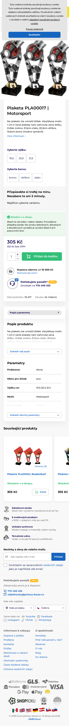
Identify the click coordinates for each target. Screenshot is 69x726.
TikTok (29, 619)
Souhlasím (34, 34)
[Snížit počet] (18, 258)
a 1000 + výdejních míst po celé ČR (30, 520)
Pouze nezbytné (34, 29)
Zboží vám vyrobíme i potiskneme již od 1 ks (35, 510)
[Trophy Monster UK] (22, 710)
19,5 (11, 158)
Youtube (30, 616)
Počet (11, 256)
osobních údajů (53, 565)
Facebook (46, 616)
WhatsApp (45, 619)
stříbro (25, 177)
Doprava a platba (14, 635)
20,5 (21, 158)
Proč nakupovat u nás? (48, 639)
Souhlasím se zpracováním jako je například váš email (36, 567)
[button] (34, 351)
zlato (37, 177)
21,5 (31, 158)
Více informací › (16, 136)
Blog (38, 652)
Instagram (14, 619)
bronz (12, 177)
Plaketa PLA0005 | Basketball (26, 474)
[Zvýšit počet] (18, 254)
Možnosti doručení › (27, 273)
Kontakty (9, 644)
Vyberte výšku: (16, 149)
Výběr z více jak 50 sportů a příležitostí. (32, 539)
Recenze (40, 644)
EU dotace (41, 657)
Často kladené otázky (16, 664)
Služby (7, 648)
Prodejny (9, 639)
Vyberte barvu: (16, 169)
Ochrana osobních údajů (18, 669)
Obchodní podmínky (16, 660)
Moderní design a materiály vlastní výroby (34, 529)
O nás (38, 648)
